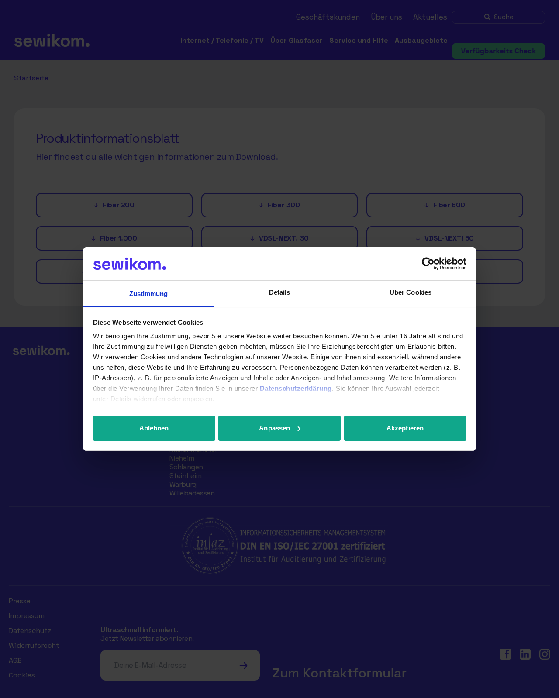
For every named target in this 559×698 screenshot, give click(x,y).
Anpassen (274, 428)
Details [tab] (279, 292)
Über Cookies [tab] (410, 292)
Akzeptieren (405, 428)
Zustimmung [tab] (148, 293)
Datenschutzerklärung (296, 388)
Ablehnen (154, 428)
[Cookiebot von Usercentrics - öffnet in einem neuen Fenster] (428, 263)
